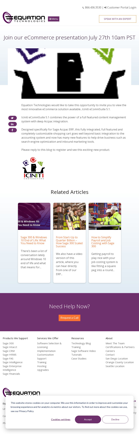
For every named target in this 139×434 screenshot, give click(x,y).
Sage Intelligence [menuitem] (13, 362)
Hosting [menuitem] (41, 366)
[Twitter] (12, 118)
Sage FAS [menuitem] (8, 358)
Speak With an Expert (117, 18)
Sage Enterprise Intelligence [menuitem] (12, 368)
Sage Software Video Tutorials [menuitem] (83, 352)
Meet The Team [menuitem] (115, 343)
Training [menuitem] (41, 362)
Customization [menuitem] (45, 354)
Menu (55, 18)
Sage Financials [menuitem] (11, 373)
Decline (115, 419)
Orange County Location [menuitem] (120, 362)
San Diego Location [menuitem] (117, 358)
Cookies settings (60, 419)
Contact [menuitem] (110, 354)
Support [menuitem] (41, 358)
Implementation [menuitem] (46, 351)
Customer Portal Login (121, 7)
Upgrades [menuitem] (43, 369)
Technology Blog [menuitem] (81, 343)
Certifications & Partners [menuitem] (120, 347)
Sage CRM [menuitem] (9, 351)
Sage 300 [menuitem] (8, 343)
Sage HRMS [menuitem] (9, 354)
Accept (88, 419)
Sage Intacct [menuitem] (10, 347)
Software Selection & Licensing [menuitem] (49, 345)
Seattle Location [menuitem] (115, 366)
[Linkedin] (12, 124)
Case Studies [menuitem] (78, 358)
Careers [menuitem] (110, 351)
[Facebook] (12, 130)
